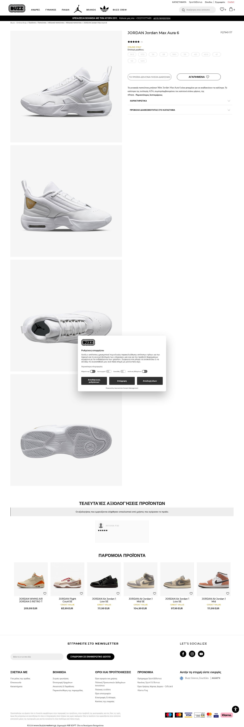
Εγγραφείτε (220, 2)
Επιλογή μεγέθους (136, 49)
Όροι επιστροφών (103, 693)
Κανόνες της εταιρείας (104, 701)
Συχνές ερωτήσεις (61, 678)
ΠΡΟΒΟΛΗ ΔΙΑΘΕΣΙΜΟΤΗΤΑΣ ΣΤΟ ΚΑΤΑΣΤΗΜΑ (152, 110)
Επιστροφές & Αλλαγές (105, 697)
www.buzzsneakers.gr (44, 725)
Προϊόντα (32, 23)
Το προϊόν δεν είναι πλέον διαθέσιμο (149, 77)
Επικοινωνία (15, 682)
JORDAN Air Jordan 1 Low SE (104, 600)
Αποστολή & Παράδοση (63, 686)
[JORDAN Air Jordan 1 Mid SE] (140, 579)
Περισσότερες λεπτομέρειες (149, 95)
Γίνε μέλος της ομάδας (20, 678)
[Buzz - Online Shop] (16, 8)
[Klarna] (227, 715)
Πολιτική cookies (103, 689)
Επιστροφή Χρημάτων (62, 682)
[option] (122, 18)
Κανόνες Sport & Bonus (149, 682)
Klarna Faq (143, 690)
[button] (197, 10)
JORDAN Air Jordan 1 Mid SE (140, 600)
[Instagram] (192, 654)
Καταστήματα (16, 686)
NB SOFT (71, 725)
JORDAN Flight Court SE (67, 600)
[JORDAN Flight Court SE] (67, 579)
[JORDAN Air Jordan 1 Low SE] (104, 579)
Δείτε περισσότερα (137, 18)
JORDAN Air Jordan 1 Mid (214, 600)
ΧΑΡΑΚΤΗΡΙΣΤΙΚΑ (138, 101)
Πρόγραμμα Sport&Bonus (150, 678)
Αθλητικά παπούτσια (56, 23)
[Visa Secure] (216, 715)
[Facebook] (183, 654)
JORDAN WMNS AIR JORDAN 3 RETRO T (31, 600)
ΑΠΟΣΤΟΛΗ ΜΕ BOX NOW (111, 18)
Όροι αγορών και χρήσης (106, 678)
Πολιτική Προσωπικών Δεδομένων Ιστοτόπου (110, 684)
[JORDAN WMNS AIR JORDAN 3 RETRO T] (31, 579)
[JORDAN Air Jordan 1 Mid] (214, 579)
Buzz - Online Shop (18, 23)
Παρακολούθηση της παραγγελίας (68, 690)
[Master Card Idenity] (209, 715)
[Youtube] (201, 654)
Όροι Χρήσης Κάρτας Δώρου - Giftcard (155, 686)
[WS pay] (199, 715)
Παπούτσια (42, 23)
